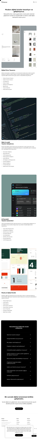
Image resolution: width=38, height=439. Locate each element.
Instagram (28, 420)
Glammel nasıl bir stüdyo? (13, 334)
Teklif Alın (34, 435)
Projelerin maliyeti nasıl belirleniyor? (16, 346)
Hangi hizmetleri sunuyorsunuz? (15, 338)
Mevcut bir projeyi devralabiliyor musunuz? (17, 358)
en (36, 428)
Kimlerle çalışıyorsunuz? (13, 375)
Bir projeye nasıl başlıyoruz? (14, 342)
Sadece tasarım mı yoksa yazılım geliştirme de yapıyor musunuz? (18, 354)
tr (34, 428)
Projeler (18, 420)
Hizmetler (18, 422)
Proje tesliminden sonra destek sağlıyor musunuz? (17, 371)
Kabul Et (19, 435)
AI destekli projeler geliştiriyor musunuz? (17, 350)
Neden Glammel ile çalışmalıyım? (15, 379)
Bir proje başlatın (19, 408)
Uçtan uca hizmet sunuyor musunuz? (16, 367)
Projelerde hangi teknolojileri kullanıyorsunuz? (14, 362)
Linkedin (28, 422)
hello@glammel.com (4, 420)
